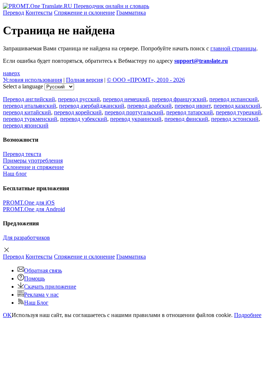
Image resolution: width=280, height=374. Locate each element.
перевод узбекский (83, 119)
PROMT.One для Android (34, 209)
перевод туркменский (30, 119)
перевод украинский (136, 119)
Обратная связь (43, 270)
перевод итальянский (29, 106)
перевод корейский (78, 112)
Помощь (34, 278)
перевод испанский (233, 99)
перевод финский (186, 119)
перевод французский (179, 99)
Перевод (13, 12)
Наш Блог (36, 302)
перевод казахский (237, 106)
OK (7, 315)
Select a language (23, 86)
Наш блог (15, 174)
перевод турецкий (238, 112)
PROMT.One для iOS (29, 202)
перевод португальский (134, 112)
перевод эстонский (234, 119)
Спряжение (84, 12)
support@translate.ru (201, 61)
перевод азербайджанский (91, 106)
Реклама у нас (41, 294)
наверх (11, 73)
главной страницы (233, 48)
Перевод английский (29, 99)
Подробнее (247, 315)
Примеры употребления (33, 160)
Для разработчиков (26, 237)
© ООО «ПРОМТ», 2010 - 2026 (146, 80)
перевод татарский (189, 112)
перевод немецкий (126, 99)
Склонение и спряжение (33, 167)
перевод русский (79, 99)
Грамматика (131, 12)
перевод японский (25, 125)
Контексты (39, 12)
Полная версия (84, 80)
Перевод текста (22, 154)
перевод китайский (27, 112)
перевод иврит (193, 106)
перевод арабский (149, 106)
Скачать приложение (50, 286)
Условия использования (32, 80)
